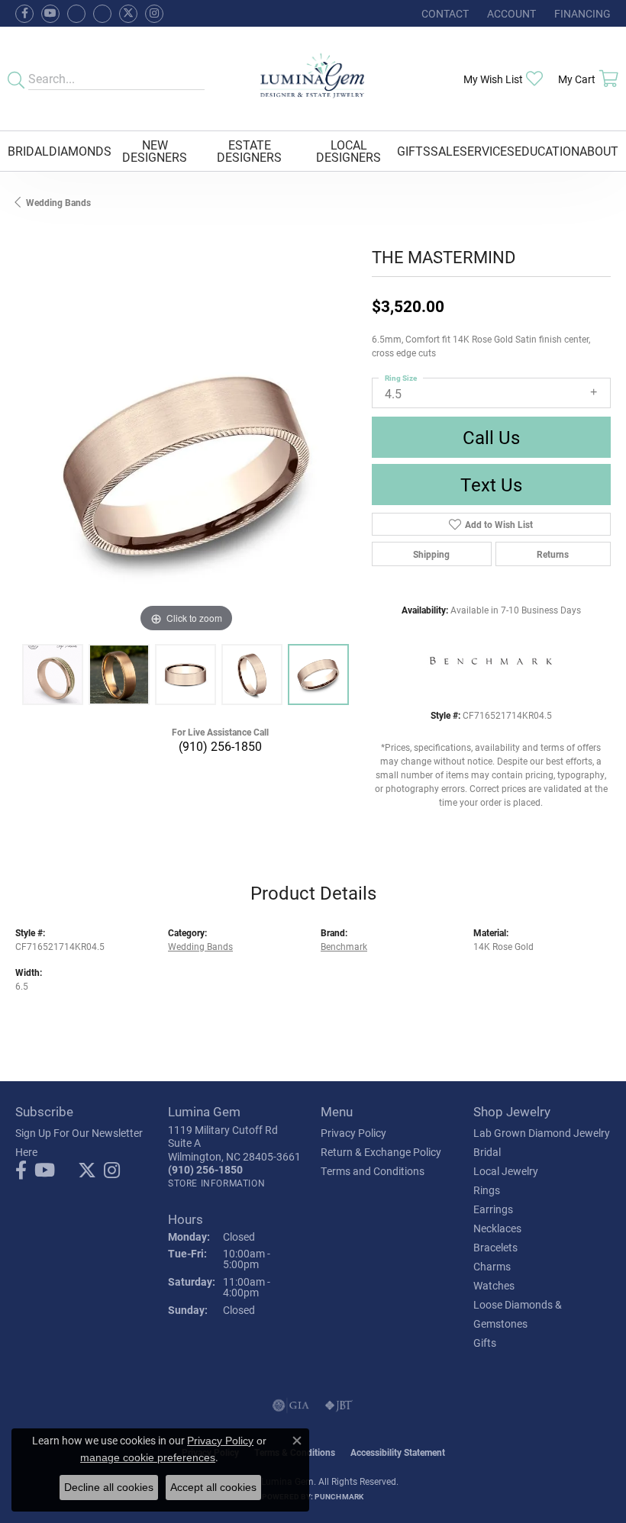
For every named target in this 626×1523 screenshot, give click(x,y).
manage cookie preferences (147, 1457)
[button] (510, 13)
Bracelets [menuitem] (495, 1247)
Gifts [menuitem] (484, 1342)
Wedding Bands (58, 202)
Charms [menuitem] (492, 1266)
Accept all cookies (213, 1487)
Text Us (491, 484)
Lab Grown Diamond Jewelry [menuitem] (541, 1132)
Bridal (28, 151)
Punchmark (339, 1496)
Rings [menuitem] (486, 1190)
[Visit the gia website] (291, 1405)
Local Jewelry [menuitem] (505, 1171)
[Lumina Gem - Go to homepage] (313, 78)
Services (487, 151)
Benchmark (344, 946)
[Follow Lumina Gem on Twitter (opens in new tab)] (128, 14)
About (598, 151)
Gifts (414, 151)
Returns (553, 554)
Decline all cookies (108, 1487)
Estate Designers (249, 151)
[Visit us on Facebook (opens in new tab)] (76, 14)
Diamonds (80, 151)
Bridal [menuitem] (487, 1152)
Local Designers (348, 151)
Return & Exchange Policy (381, 1152)
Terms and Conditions (372, 1171)
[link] (443, 13)
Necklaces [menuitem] (497, 1228)
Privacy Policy (353, 1132)
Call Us (491, 437)
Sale (445, 151)
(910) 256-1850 (220, 746)
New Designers (154, 151)
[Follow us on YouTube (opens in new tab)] (50, 14)
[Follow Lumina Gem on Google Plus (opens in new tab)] (102, 14)
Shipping (431, 554)
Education (547, 151)
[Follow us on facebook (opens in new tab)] (24, 14)
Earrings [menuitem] (493, 1209)
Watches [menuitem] (494, 1285)
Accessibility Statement (397, 1452)
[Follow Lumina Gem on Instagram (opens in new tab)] (154, 14)
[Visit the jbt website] (338, 1405)
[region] (186, 466)
